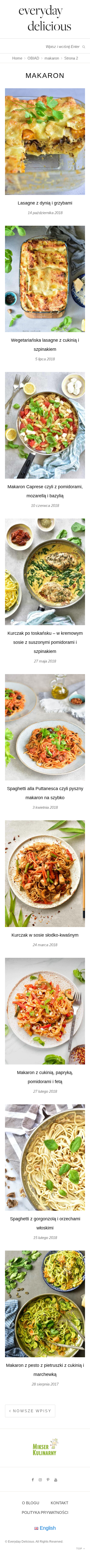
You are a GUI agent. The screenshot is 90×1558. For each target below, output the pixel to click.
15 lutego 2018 (45, 1237)
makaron (51, 58)
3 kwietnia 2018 (45, 807)
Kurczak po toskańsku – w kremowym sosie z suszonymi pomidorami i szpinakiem (45, 642)
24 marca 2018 (45, 945)
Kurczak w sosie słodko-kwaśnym (45, 935)
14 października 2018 (45, 213)
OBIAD (33, 58)
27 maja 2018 (45, 661)
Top (79, 1548)
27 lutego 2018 (45, 1091)
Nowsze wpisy (31, 1411)
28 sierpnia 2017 (45, 1384)
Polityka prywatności (45, 1512)
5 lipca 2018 (45, 359)
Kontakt (59, 1503)
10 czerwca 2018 (45, 505)
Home (17, 58)
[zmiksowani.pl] (45, 1456)
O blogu (30, 1503)
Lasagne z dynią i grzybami (45, 203)
